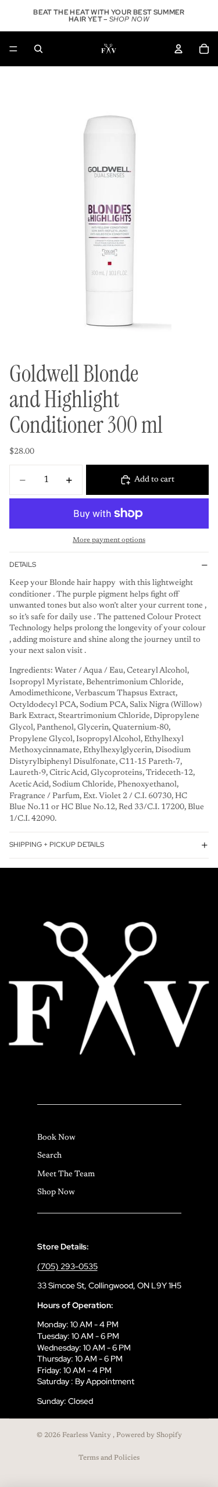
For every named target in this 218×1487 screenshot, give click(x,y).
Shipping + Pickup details (56, 844)
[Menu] (13, 48)
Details (22, 564)
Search (49, 1156)
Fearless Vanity (87, 1435)
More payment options (109, 540)
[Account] (178, 49)
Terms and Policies (109, 1457)
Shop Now (56, 1192)
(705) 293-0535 (67, 1266)
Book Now (56, 1138)
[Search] (38, 49)
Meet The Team (66, 1174)
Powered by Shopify (149, 1435)
